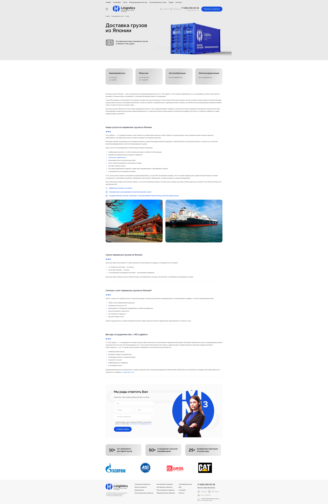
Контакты (178, 2)
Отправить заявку (123, 429)
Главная (108, 2)
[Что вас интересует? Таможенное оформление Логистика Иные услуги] (134, 416)
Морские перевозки (141, 487)
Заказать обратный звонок (206, 487)
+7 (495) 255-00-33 (128, 372)
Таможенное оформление (142, 484)
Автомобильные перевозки (165, 484)
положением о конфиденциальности (140, 423)
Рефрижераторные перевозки (166, 493)
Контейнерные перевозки (164, 487)
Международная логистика (138, 2)
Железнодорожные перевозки (144, 493)
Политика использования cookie (114, 495)
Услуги (125, 2)
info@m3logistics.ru (193, 10)
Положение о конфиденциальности (115, 494)
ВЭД (180, 487)
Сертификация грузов (185, 484)
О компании (117, 2)
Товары (170, 2)
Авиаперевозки (139, 490)
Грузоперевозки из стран (157, 2)
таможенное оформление (117, 157)
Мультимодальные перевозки (165, 490)
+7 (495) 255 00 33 (190, 8)
